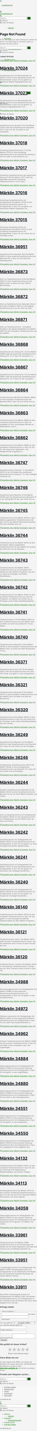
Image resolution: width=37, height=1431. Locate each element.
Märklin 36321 (13, 684)
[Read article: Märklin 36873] (18, 264)
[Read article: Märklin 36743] (18, 553)
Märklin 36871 (13, 319)
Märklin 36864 (14, 390)
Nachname (6, 1319)
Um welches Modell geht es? (11, 1325)
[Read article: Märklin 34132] (18, 1151)
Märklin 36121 (13, 931)
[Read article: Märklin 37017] (18, 160)
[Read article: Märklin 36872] (18, 289)
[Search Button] (29, 93)
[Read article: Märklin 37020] (18, 110)
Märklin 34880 (14, 1083)
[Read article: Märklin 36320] (18, 702)
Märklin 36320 (14, 709)
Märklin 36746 (14, 487)
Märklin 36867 (14, 367)
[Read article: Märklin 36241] (18, 850)
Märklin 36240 (14, 882)
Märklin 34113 (13, 1183)
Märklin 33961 (13, 1235)
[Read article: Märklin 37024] (18, 61)
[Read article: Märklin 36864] (18, 382)
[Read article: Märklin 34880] (18, 1076)
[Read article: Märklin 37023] (18, 86)
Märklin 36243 (14, 807)
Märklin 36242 (14, 832)
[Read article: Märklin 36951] (18, 239)
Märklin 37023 (14, 93)
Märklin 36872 (14, 296)
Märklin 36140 (14, 907)
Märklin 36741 (13, 612)
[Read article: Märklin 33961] (18, 1228)
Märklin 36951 (13, 246)
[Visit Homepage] (6, 5)
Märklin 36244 (14, 782)
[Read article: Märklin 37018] (18, 135)
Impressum (8, 1393)
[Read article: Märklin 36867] (18, 360)
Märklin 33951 (13, 1260)
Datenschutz (9, 1389)
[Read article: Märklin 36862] (18, 430)
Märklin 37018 (13, 142)
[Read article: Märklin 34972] (18, 1001)
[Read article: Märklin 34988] (18, 974)
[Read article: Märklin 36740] (18, 630)
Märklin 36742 (14, 587)
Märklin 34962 (14, 1033)
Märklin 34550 (14, 1133)
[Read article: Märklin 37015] (18, 212)
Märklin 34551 (14, 1108)
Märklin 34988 (14, 981)
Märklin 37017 (13, 167)
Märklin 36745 (14, 510)
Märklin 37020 (14, 118)
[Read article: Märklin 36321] (18, 677)
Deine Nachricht (6, 1338)
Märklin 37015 (13, 219)
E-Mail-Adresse (6, 1330)
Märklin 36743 (14, 560)
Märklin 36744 (14, 535)
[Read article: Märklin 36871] (18, 312)
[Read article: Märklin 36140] (18, 899)
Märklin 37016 (13, 192)
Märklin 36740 (14, 637)
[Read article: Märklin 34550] (18, 1126)
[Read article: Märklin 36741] (18, 605)
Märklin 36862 (14, 437)
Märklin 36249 (14, 734)
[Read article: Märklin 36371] (18, 654)
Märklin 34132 (13, 1158)
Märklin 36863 (14, 412)
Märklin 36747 (14, 462)
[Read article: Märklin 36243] (18, 800)
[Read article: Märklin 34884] (18, 1051)
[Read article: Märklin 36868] (18, 337)
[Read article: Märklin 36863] (18, 405)
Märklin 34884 (14, 1058)
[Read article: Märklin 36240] (18, 875)
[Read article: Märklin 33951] (18, 1253)
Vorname (31, 1314)
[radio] (10, 1350)
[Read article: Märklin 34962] (18, 1026)
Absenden (4, 1340)
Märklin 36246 (14, 757)
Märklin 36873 (14, 271)
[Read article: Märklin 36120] (18, 949)
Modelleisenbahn (14, 1420)
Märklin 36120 (13, 956)
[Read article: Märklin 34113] (18, 1176)
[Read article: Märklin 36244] (18, 775)
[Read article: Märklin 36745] (18, 503)
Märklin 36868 (14, 344)
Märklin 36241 (13, 857)
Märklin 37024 (14, 68)
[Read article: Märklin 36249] (18, 727)
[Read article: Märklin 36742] (18, 580)
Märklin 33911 (13, 1287)
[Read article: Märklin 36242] (18, 825)
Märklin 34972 (14, 1008)
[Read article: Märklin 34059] (18, 1201)
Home (6, 1391)
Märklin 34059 (14, 1208)
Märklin (11, 28)
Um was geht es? (7, 1323)
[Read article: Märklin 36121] (18, 924)
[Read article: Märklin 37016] (18, 185)
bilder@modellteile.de (9, 1368)
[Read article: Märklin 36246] (18, 750)
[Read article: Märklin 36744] (18, 528)
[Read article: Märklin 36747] (18, 455)
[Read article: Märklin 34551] (18, 1101)
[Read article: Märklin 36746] (18, 480)
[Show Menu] (0, 12)
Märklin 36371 (13, 662)
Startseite (8, 1395)
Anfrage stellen (10, 1387)
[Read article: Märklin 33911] (18, 1280)
